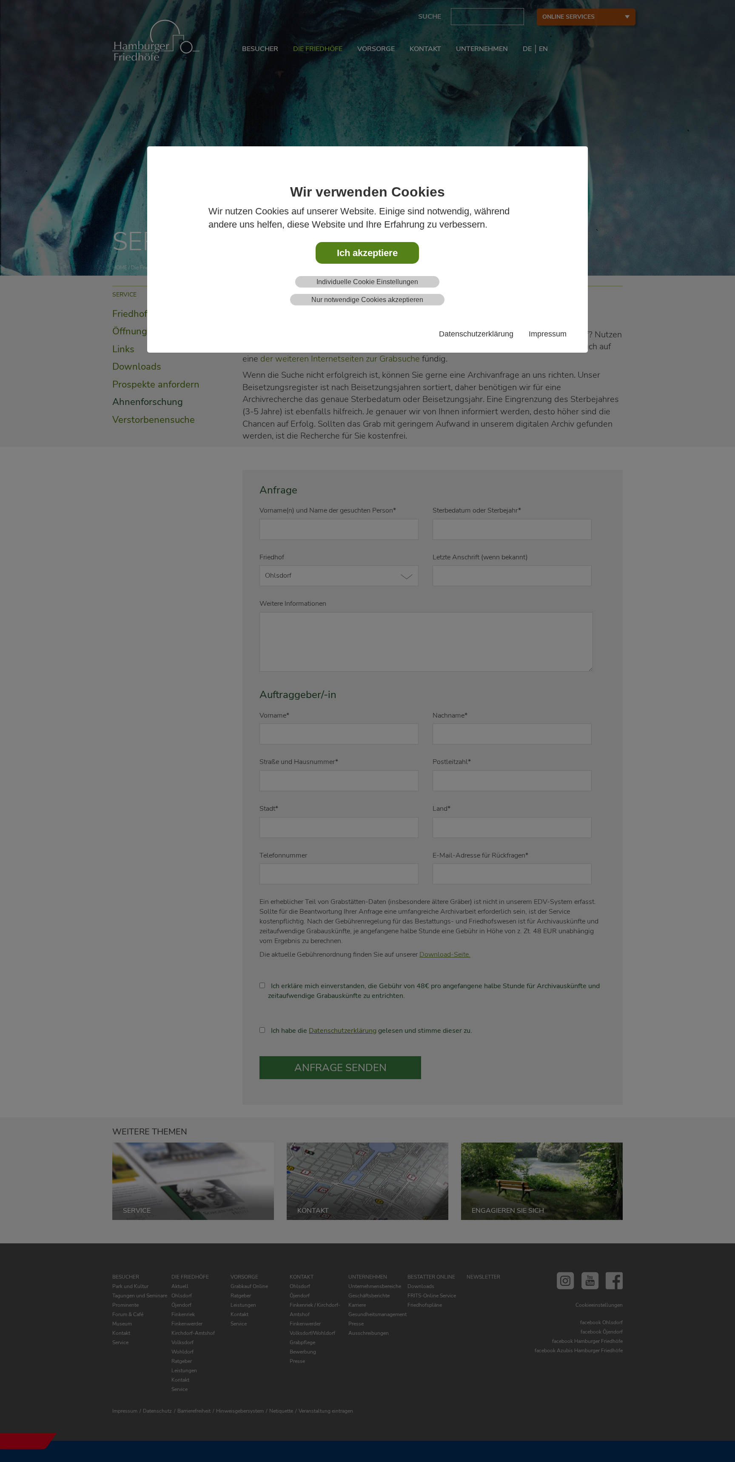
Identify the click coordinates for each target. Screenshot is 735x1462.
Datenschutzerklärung (476, 334)
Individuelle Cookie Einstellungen (367, 281)
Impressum (548, 334)
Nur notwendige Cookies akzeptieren (367, 299)
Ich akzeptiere (367, 253)
